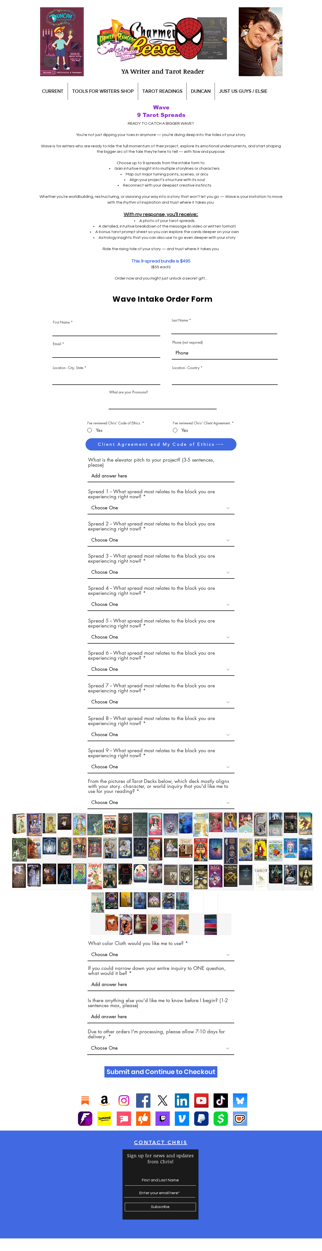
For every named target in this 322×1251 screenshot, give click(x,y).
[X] (162, 1100)
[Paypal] (201, 1118)
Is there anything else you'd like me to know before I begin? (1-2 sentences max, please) (158, 1003)
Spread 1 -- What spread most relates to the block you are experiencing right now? (151, 494)
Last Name (180, 320)
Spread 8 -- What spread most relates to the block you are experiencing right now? (151, 721)
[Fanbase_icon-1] (85, 1118)
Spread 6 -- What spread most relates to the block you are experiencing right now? (151, 655)
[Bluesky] (240, 1100)
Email (57, 344)
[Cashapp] (221, 1118)
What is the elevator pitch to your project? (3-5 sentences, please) (151, 462)
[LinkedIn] (182, 1100)
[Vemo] (182, 1118)
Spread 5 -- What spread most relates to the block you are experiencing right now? (151, 623)
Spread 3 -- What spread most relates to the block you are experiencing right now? (151, 558)
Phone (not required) (187, 342)
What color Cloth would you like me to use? (136, 943)
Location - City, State (68, 368)
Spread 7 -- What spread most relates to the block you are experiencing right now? (151, 688)
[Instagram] (124, 1100)
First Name (61, 322)
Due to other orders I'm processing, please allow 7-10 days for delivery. (156, 1034)
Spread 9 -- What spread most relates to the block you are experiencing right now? (151, 753)
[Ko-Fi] (240, 1118)
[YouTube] (201, 1100)
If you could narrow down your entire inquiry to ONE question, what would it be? (157, 971)
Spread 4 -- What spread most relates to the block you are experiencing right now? (151, 591)
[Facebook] (143, 1100)
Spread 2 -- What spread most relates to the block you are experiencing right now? (151, 526)
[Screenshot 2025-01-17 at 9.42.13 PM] (124, 1118)
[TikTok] (221, 1100)
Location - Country (185, 368)
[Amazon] (104, 1100)
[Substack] (85, 1100)
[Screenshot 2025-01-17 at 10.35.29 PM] (143, 1118)
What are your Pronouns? (128, 392)
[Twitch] (162, 1118)
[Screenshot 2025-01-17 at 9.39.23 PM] (104, 1118)
